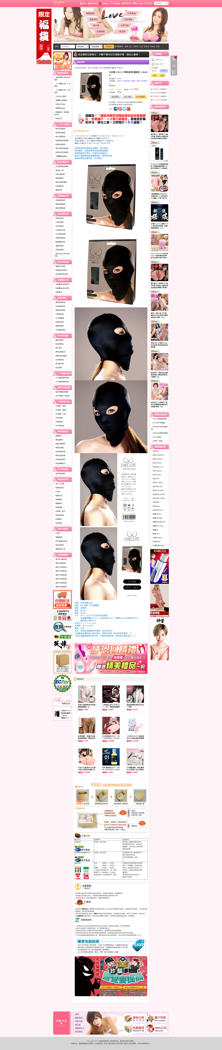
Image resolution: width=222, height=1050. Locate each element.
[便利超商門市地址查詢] (62, 615)
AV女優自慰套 (60, 234)
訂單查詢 (132, 13)
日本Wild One (156, 486)
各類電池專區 (59, 473)
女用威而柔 (59, 186)
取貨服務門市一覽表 (110, 875)
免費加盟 (116, 3)
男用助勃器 (59, 250)
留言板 (122, 31)
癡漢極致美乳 (59, 242)
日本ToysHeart (157, 459)
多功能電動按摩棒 (61, 166)
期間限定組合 (59, 108)
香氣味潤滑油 (59, 310)
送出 (155, 75)
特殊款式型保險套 (61, 152)
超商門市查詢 (127, 877)
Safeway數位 (156, 437)
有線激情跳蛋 (59, 200)
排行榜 (96, 25)
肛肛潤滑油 (59, 344)
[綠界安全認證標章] (62, 683)
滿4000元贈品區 (60, 575)
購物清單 (173, 57)
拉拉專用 (58, 367)
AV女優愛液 (59, 318)
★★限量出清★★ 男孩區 (62, 78)
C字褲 (57, 491)
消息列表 (79, 1021)
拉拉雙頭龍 (59, 360)
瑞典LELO (155, 534)
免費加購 (90, 13)
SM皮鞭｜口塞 (60, 414)
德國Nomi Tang (157, 526)
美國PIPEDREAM (158, 522)
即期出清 (58, 118)
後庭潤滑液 (59, 326)
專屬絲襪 (58, 537)
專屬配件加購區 (60, 100)
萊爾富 (96, 868)
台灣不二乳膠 (156, 441)
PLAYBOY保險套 (158, 423)
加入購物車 (140, 97)
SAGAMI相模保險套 (159, 419)
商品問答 (115, 97)
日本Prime (155, 506)
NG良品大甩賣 (60, 96)
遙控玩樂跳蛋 (59, 208)
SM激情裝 (58, 422)
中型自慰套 (59, 226)
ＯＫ (95, 865)
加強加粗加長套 (60, 270)
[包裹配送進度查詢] (62, 600)
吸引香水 (58, 348)
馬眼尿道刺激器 (60, 356)
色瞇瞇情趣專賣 (59, 3)
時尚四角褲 (59, 545)
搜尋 (110, 46)
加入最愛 (139, 3)
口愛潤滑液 (59, 314)
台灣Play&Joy (156, 538)
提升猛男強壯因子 (61, 274)
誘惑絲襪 (58, 507)
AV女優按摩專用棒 (61, 378)
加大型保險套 (59, 136)
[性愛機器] (159, 601)
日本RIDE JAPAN (158, 494)
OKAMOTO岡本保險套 (159, 428)
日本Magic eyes (157, 467)
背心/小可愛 (59, 484)
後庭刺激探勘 (59, 444)
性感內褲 (58, 523)
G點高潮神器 (59, 174)
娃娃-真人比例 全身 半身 (61, 255)
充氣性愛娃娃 (59, 238)
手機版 (149, 3)
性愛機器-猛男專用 (61, 284)
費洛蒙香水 (59, 440)
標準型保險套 (59, 129)
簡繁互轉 (128, 3)
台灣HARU (155, 541)
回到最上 (174, 65)
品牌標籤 (101, 31)
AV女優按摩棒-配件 (61, 382)
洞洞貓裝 (58, 499)
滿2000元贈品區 (60, 567)
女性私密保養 (59, 451)
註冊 (162, 75)
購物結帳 (94, 3)
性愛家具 (58, 292)
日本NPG (155, 451)
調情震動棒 (59, 178)
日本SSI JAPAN (157, 490)
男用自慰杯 (59, 218)
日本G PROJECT (157, 455)
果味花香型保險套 (61, 148)
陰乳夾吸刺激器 (60, 182)
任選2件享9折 (59, 104)
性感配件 (58, 519)
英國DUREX (156, 514)
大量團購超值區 (60, 156)
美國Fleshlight (156, 518)
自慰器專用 (59, 322)
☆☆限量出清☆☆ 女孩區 (62, 85)
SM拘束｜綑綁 (60, 410)
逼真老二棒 (59, 170)
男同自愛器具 (59, 352)
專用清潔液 (59, 448)
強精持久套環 (59, 266)
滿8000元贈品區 (60, 587)
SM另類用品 (59, 426)
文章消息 (125, 25)
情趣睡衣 (58, 503)
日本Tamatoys (156, 471)
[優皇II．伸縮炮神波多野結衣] (159, 567)
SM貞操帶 (58, 418)
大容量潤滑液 (59, 330)
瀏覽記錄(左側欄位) (174, 72)
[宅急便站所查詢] (62, 637)
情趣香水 (58, 436)
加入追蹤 (127, 97)
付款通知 (128, 19)
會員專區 (79, 1032)
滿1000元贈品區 (60, 559)
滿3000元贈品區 (60, 571)
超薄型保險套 (59, 133)
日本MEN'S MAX (158, 498)
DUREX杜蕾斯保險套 (159, 433)
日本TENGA (156, 463)
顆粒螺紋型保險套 (61, 140)
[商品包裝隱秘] (62, 662)
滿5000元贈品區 (60, 579)
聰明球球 (58, 190)
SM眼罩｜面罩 (60, 406)
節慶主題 (58, 495)
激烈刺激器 (59, 340)
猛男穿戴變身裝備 (61, 392)
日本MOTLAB (157, 510)
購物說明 (105, 3)
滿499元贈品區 (60, 563)
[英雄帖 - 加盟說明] (62, 645)
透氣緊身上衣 (59, 549)
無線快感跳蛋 (59, 204)
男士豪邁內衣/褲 (60, 541)
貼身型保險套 (59, 144)
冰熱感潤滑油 (59, 306)
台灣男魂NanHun (158, 545)
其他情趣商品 (59, 463)
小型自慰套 (59, 222)
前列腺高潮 (59, 364)
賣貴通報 (131, 916)
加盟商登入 (79, 1028)
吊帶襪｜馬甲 (59, 511)
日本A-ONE (156, 475)
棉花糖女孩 (59, 488)
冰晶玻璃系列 (59, 459)
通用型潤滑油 (59, 302)
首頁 (84, 3)
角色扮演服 (59, 515)
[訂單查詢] (62, 628)
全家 (95, 863)
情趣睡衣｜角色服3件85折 (61, 113)
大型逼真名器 (59, 230)
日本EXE (120, 81)
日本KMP (155, 502)
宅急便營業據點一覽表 (130, 857)
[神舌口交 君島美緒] (159, 639)
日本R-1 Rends (157, 482)
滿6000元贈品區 (60, 583)
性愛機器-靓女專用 (61, 288)
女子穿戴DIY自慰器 (62, 396)
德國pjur (155, 530)
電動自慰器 (59, 246)
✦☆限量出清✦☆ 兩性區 (62, 91)
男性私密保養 (59, 455)
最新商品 (94, 19)
